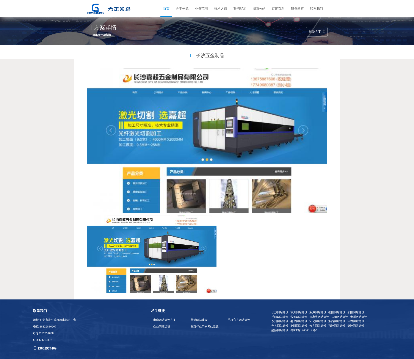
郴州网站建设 (358, 316)
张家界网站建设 (319, 316)
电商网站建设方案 (164, 319)
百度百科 (278, 8)
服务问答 (297, 8)
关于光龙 (182, 8)
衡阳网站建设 (336, 312)
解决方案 (315, 31)
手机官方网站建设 (239, 319)
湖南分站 (258, 8)
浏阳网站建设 (298, 325)
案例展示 (239, 8)
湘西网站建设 (336, 321)
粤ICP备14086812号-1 (304, 330)
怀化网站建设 (317, 321)
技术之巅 (220, 8)
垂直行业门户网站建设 (205, 326)
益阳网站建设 (339, 316)
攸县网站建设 (317, 325)
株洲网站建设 (298, 312)
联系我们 (316, 8)
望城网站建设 (355, 321)
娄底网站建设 (298, 321)
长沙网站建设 (279, 312)
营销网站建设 (199, 319)
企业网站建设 (161, 326)
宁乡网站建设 (279, 325)
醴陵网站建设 (279, 330)
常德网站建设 (298, 316)
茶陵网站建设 (336, 325)
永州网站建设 (279, 321)
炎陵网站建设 (355, 325)
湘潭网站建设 (317, 312)
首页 (166, 8)
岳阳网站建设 (279, 316)
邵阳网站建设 (355, 312)
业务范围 (201, 8)
